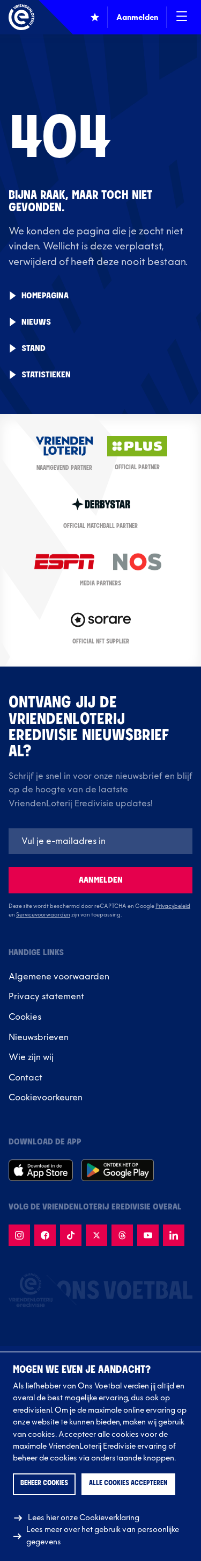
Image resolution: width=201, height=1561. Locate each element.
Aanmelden (101, 880)
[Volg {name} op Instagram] (19, 1235)
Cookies (25, 1017)
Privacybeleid (172, 906)
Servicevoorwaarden (43, 915)
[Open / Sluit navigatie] (181, 17)
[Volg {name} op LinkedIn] (173, 1235)
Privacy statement (46, 997)
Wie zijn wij (31, 1057)
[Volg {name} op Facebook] (45, 1235)
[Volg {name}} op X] (96, 1235)
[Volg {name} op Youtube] (148, 1235)
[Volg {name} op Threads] (122, 1235)
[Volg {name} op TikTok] (70, 1235)
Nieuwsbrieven (39, 1037)
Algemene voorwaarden (59, 977)
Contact (25, 1078)
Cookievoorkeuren (46, 1098)
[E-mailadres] (100, 841)
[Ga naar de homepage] (21, 17)
